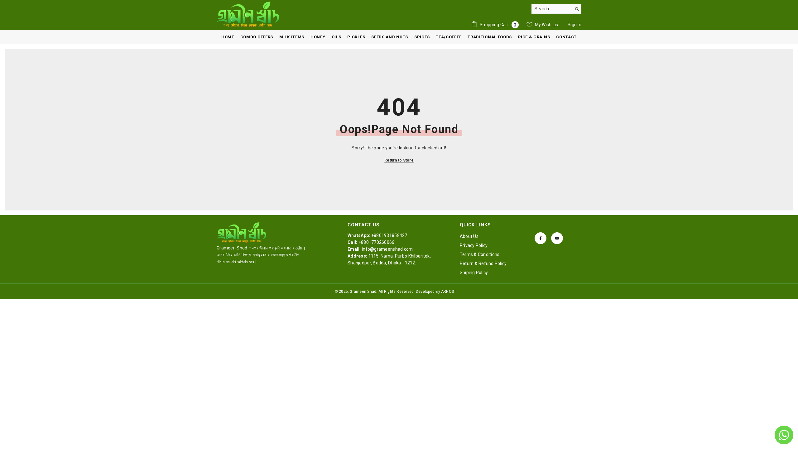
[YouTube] (557, 238)
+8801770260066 (376, 242)
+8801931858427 (389, 235)
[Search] (556, 9)
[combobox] (551, 8)
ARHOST (448, 291)
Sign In (574, 24)
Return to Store (399, 160)
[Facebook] (540, 238)
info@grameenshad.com (387, 249)
